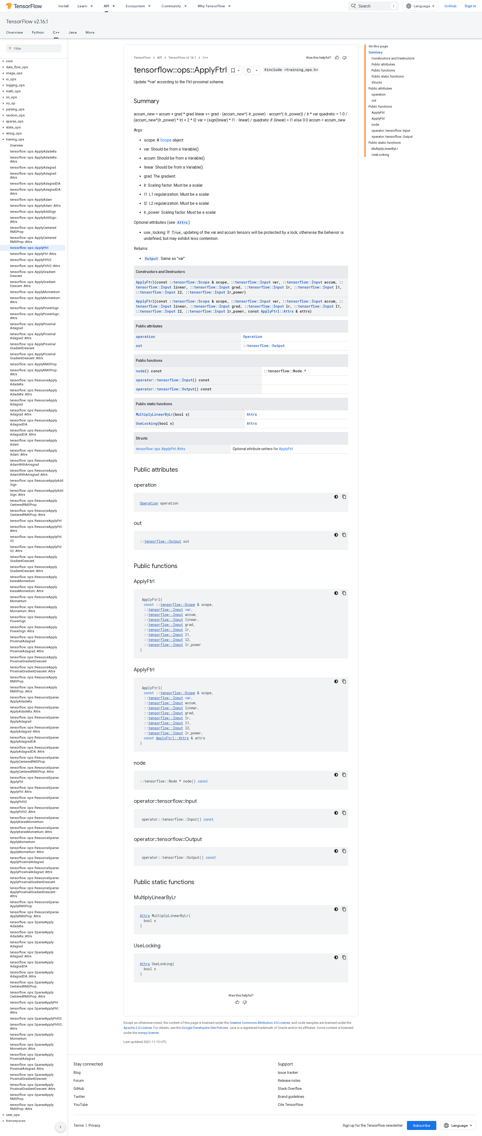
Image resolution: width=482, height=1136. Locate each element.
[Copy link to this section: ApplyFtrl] (159, 582)
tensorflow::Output (266, 345)
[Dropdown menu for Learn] (93, 6)
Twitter (79, 1097)
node (140, 371)
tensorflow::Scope (191, 282)
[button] (33, 61)
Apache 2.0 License (138, 1028)
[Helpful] (337, 57)
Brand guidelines (291, 1097)
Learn (82, 6)
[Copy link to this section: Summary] (164, 102)
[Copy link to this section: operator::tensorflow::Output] (207, 840)
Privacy (94, 1125)
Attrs (182, 222)
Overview (14, 32)
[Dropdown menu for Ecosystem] (151, 6)
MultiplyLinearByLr (154, 414)
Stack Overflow (290, 1089)
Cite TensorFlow (290, 1105)
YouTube (81, 1105)
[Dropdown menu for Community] (187, 6)
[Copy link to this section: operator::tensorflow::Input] (202, 802)
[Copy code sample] (344, 497)
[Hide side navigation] (60, 1127)
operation (145, 336)
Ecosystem (135, 6)
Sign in (470, 6)
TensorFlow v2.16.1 (27, 22)
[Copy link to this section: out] (147, 524)
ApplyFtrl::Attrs (277, 311)
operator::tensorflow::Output (165, 389)
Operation (252, 336)
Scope (165, 140)
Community (171, 6)
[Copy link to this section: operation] (161, 485)
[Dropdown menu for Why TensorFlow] (231, 6)
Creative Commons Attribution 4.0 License (259, 1023)
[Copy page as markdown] (248, 70)
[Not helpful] (344, 57)
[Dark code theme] (336, 497)
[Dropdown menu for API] (115, 6)
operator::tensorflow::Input (164, 380)
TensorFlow (142, 57)
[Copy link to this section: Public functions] (182, 566)
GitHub (450, 6)
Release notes (289, 1081)
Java (73, 32)
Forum (79, 1081)
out (139, 345)
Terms (79, 1125)
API (106, 6)
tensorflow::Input (253, 282)
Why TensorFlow (211, 6)
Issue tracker (288, 1073)
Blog (77, 1073)
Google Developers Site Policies (205, 1028)
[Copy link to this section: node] (151, 763)
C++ (56, 32)
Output (151, 258)
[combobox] (373, 6)
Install (63, 6)
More (90, 32)
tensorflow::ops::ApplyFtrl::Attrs (160, 449)
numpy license (148, 1033)
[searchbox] (34, 48)
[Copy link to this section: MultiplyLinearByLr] (181, 898)
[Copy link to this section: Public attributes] (183, 470)
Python (38, 32)
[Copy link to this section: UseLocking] (165, 946)
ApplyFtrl (145, 282)
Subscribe (421, 1125)
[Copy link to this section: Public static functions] (199, 883)
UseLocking (146, 423)
